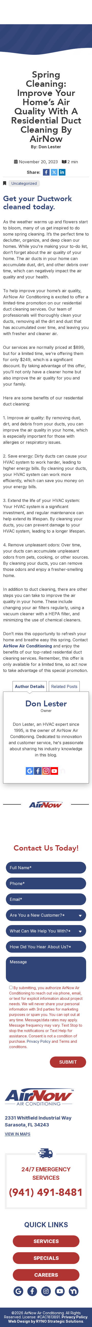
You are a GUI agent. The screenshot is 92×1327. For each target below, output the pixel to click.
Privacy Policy (39, 1041)
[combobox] (46, 915)
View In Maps (17, 1134)
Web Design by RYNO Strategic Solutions (45, 1321)
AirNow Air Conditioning (27, 645)
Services (46, 1241)
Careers (46, 1275)
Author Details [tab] (29, 686)
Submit (68, 1062)
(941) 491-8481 (46, 1193)
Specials (46, 1258)
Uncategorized (24, 183)
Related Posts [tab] (64, 686)
